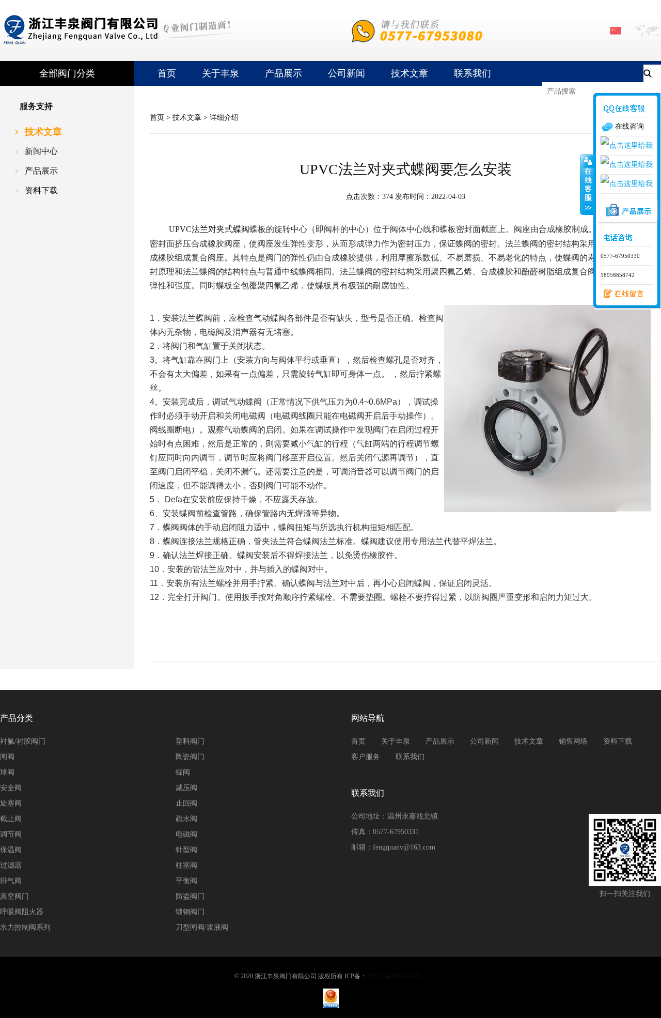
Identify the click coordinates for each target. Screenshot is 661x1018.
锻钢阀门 (190, 912)
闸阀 (7, 757)
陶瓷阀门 (190, 757)
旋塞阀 (11, 803)
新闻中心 (41, 151)
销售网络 (573, 741)
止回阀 (186, 803)
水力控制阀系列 (25, 927)
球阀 (7, 772)
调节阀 (11, 834)
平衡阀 (186, 881)
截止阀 (11, 819)
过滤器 (11, 865)
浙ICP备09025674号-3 (397, 976)
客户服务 (365, 757)
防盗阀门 (190, 896)
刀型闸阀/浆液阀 (202, 927)
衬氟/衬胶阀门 (22, 741)
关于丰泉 (220, 73)
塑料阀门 (190, 741)
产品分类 (16, 718)
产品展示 (283, 73)
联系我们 (472, 73)
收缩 (587, 184)
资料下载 (41, 190)
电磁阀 (186, 834)
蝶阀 (183, 772)
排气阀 (11, 881)
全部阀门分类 (67, 73)
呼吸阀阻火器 (21, 912)
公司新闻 (346, 73)
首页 (167, 73)
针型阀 (186, 850)
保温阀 (11, 850)
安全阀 (11, 788)
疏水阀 (186, 819)
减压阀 (186, 788)
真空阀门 (14, 896)
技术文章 (409, 73)
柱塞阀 (186, 865)
